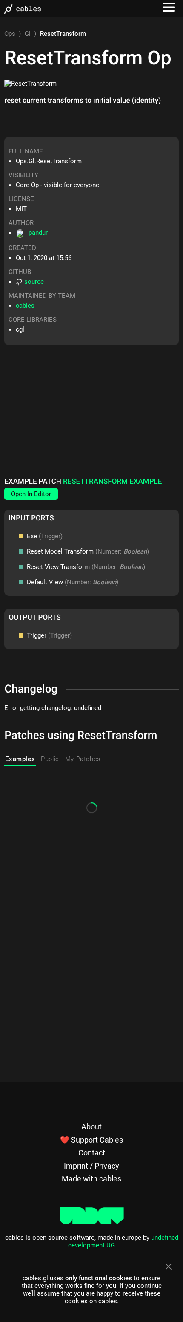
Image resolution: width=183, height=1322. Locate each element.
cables (25, 305)
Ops (9, 34)
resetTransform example (112, 481)
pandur (38, 233)
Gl (28, 34)
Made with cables (91, 1178)
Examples (20, 759)
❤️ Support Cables (91, 1139)
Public (50, 759)
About (91, 1126)
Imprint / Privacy (91, 1165)
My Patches (83, 759)
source (34, 282)
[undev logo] (92, 1222)
